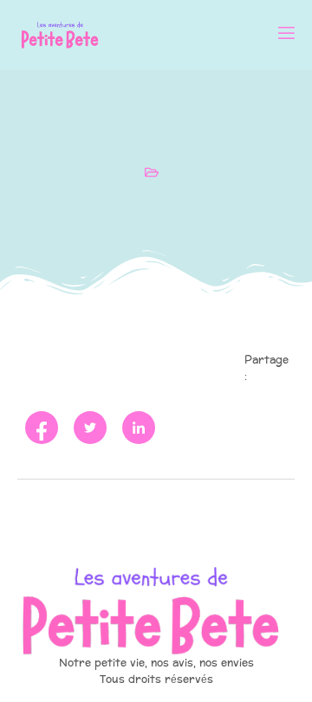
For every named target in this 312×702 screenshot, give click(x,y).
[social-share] (41, 427)
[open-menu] (285, 35)
